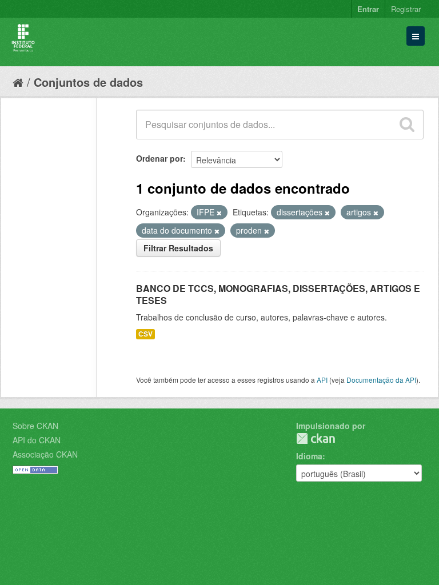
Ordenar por (159, 158)
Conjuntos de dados (88, 82)
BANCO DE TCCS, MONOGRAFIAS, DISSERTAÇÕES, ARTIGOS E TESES (278, 294)
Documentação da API (381, 379)
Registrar (406, 8)
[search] (407, 124)
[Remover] (219, 212)
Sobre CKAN (35, 425)
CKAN (315, 438)
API (322, 379)
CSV (145, 334)
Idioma (309, 456)
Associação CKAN (45, 454)
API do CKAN (37, 440)
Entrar (368, 8)
